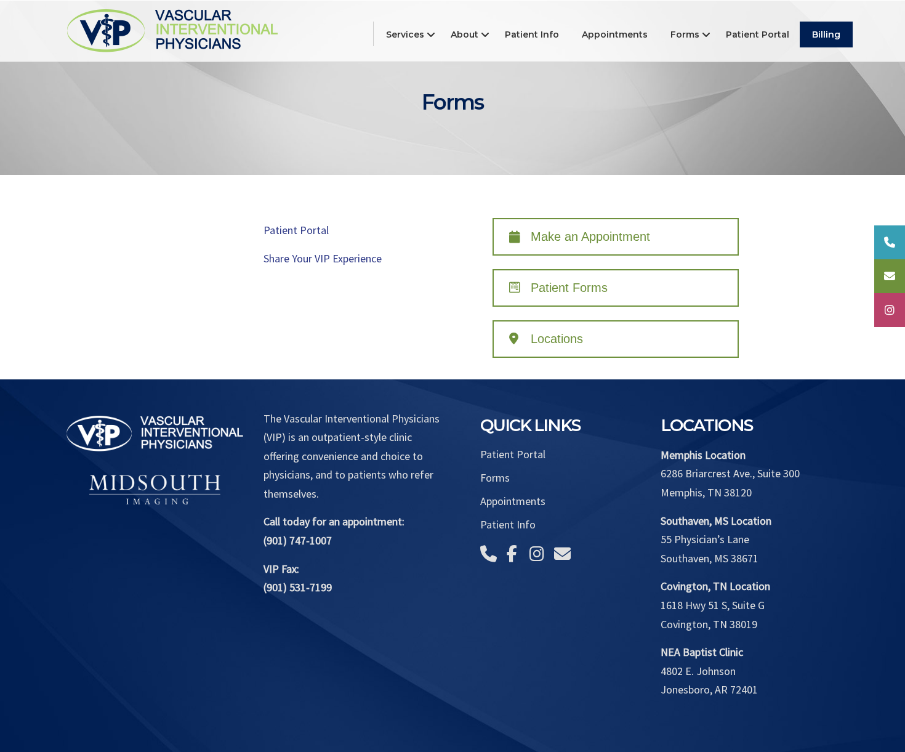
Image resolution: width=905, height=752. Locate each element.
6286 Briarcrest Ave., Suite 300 (730, 473)
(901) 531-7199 (297, 587)
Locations (557, 339)
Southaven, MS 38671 (709, 558)
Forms (495, 477)
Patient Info (508, 524)
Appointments (512, 501)
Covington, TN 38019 (709, 624)
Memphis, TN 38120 (706, 492)
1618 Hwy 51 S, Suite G (713, 605)
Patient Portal (296, 230)
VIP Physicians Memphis (172, 29)
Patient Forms (569, 287)
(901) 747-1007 (297, 540)
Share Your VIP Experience (322, 258)
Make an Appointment (590, 236)
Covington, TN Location (715, 586)
